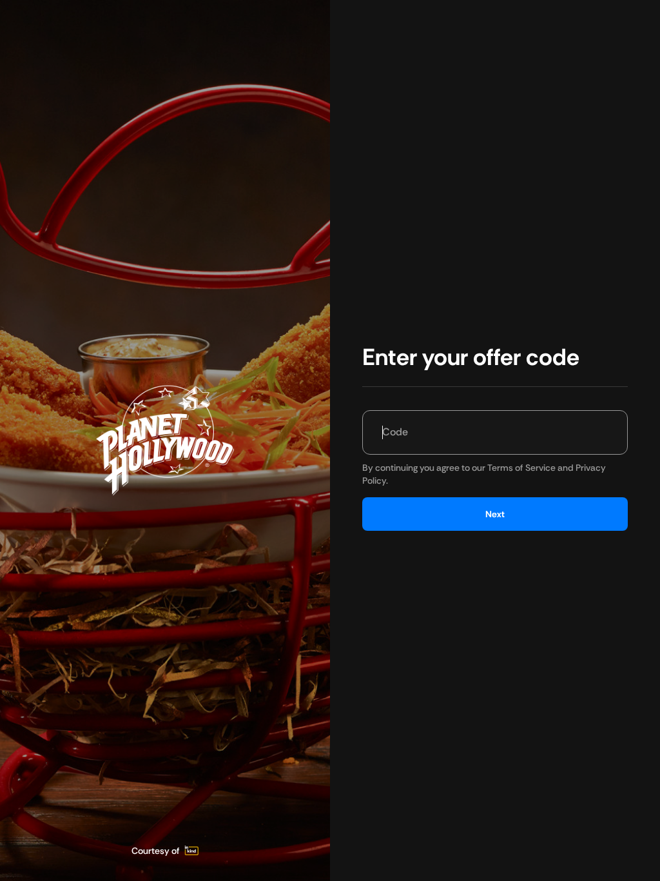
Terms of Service (521, 467)
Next (495, 514)
